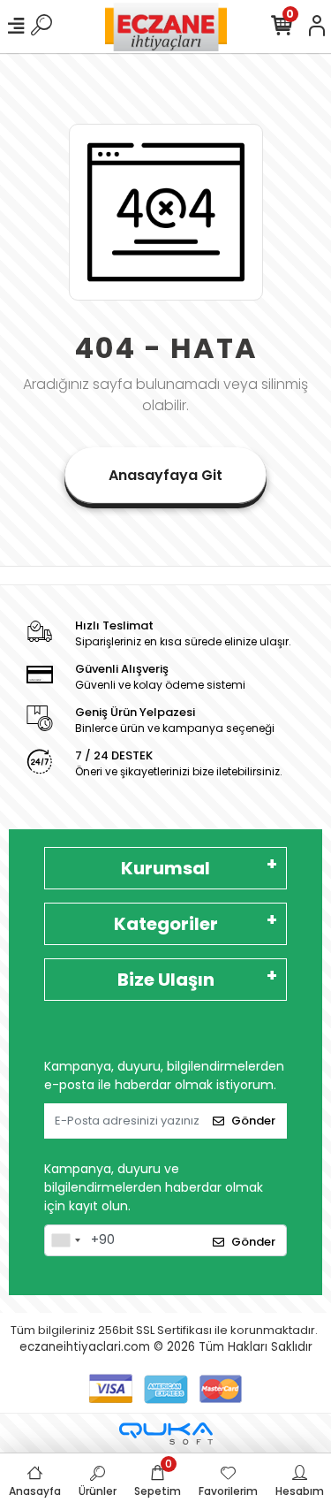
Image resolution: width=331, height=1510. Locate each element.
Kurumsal (165, 868)
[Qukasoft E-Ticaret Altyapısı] (166, 1433)
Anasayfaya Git (165, 475)
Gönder (253, 1120)
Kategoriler (166, 923)
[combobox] (65, 1240)
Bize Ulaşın (165, 979)
